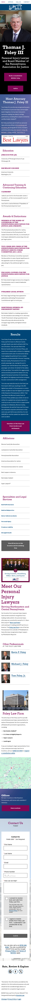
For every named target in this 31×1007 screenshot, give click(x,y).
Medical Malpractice (7, 510)
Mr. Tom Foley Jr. (19, 132)
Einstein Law (20, 995)
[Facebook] (15, 971)
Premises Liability (7, 527)
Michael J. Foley (19, 663)
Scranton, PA (5, 128)
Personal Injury (6, 522)
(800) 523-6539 (17, 751)
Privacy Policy (13, 910)
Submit (15, 936)
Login (19, 999)
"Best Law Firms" (15, 623)
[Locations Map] (15, 773)
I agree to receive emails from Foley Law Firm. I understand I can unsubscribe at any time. (17, 922)
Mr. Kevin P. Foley (19, 130)
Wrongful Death (6, 533)
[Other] (10, 971)
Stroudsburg (20, 125)
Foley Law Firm (14, 627)
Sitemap (4, 999)
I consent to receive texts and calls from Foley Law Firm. (16, 905)
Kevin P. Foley (18, 652)
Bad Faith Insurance (7, 505)
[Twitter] (21, 971)
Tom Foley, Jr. (18, 675)
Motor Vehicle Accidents (9, 516)
